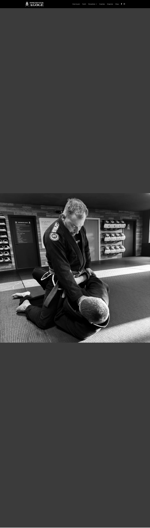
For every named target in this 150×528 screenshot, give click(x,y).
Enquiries (110, 4)
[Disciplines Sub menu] (96, 4)
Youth (84, 4)
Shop (117, 4)
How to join (76, 4)
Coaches (102, 4)
